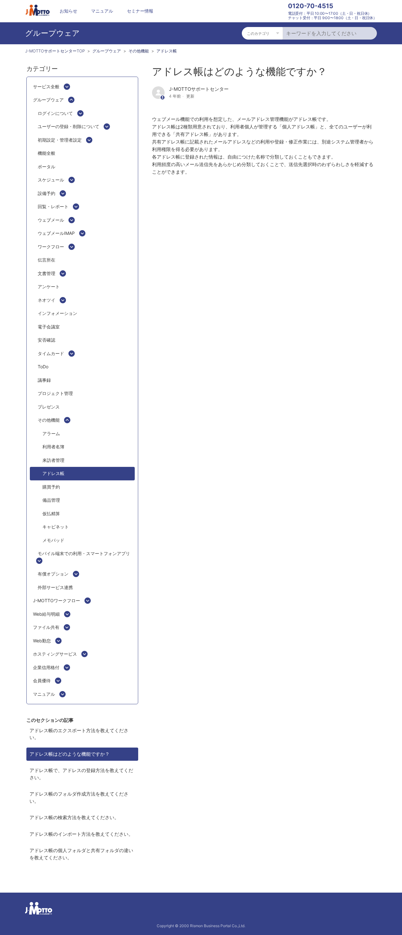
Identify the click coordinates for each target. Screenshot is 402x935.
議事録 (44, 380)
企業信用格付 (46, 667)
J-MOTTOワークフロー (56, 600)
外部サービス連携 (55, 587)
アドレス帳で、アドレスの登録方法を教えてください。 (81, 774)
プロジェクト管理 (55, 393)
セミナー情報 (140, 11)
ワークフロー (51, 246)
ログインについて (55, 113)
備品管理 (51, 500)
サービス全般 (46, 86)
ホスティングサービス (55, 654)
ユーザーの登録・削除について (68, 126)
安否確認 (46, 340)
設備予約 (46, 193)
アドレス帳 (166, 50)
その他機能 (138, 50)
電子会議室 (49, 326)
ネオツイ (46, 300)
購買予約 (51, 486)
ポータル (46, 166)
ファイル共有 (46, 627)
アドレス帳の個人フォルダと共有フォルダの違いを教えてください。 (81, 854)
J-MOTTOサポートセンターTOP (55, 50)
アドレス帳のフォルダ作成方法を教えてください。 (79, 797)
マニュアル (102, 11)
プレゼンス (49, 406)
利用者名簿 (53, 446)
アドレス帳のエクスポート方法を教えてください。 (79, 734)
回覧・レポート (53, 206)
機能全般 (46, 153)
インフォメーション (57, 313)
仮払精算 (51, 513)
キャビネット (55, 526)
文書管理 (46, 273)
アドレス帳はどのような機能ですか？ (70, 754)
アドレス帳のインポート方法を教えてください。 (81, 834)
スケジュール (51, 179)
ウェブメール (51, 220)
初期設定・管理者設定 (60, 140)
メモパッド (53, 540)
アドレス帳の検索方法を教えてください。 (74, 817)
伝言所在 (46, 259)
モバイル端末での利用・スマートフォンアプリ (84, 553)
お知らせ (68, 11)
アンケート (49, 286)
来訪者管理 (53, 460)
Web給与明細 (46, 614)
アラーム (51, 433)
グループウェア (106, 50)
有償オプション (53, 573)
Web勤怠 (42, 640)
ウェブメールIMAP (56, 233)
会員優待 (42, 680)
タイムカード (51, 353)
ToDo (43, 366)
